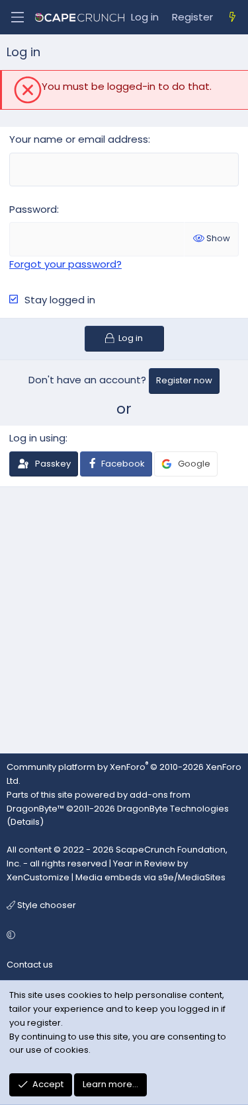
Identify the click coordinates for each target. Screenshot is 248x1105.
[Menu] (17, 17)
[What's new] (232, 17)
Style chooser (45, 905)
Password (33, 209)
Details (25, 822)
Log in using (37, 438)
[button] (122, 935)
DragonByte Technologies (173, 808)
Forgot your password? (65, 264)
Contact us (30, 964)
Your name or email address (78, 139)
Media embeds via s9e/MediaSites (150, 877)
